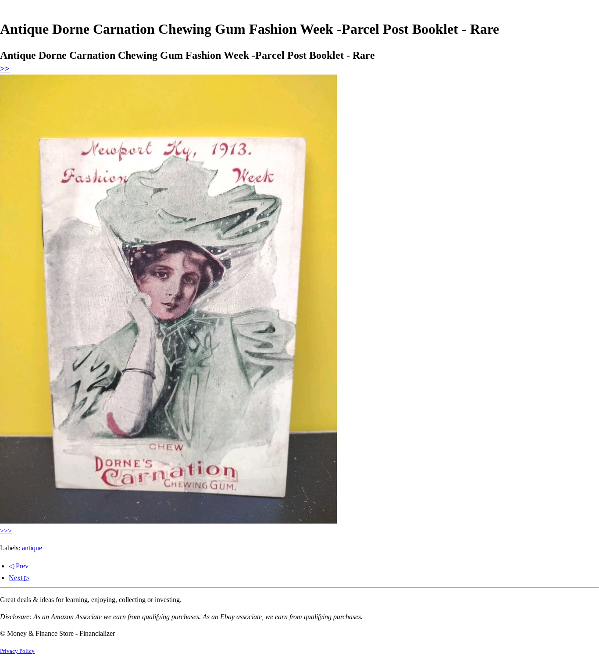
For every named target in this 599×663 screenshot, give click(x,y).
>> (5, 68)
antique (32, 548)
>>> (6, 531)
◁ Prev (19, 566)
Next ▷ (19, 577)
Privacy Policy (17, 651)
